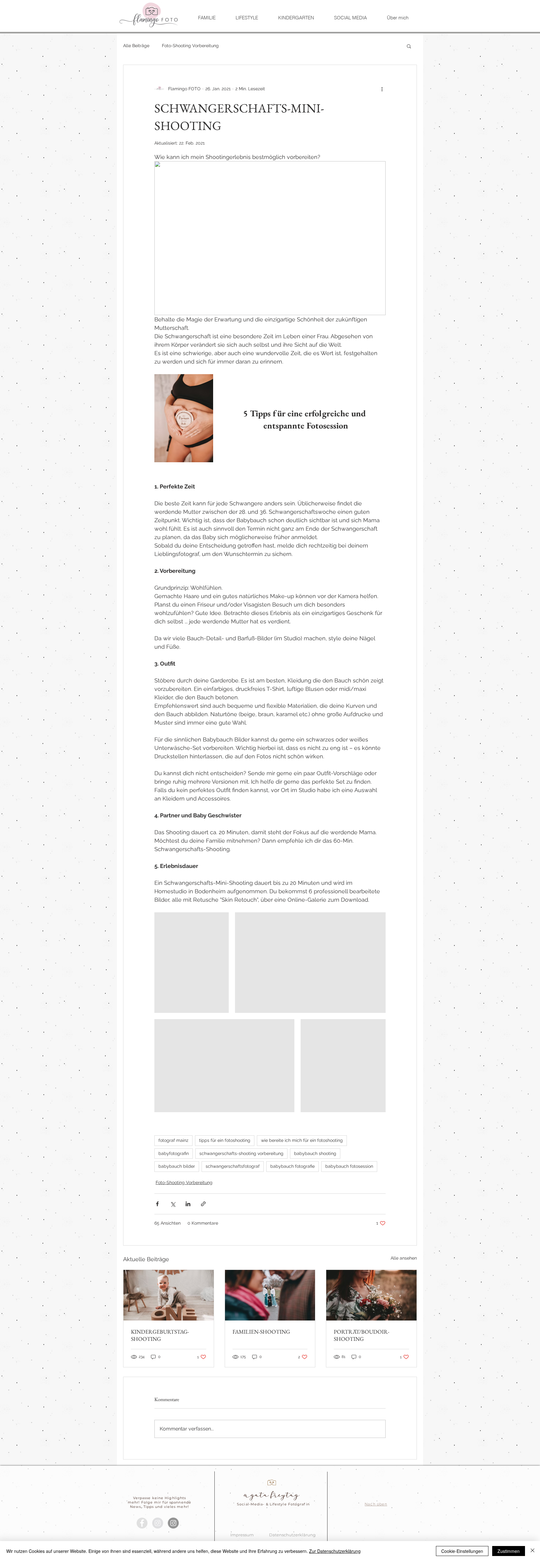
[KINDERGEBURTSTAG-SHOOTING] (168, 1295)
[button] (409, 45)
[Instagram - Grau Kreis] (173, 1523)
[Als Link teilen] (203, 1204)
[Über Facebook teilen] (157, 1204)
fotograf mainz (173, 1140)
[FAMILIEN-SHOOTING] (270, 1295)
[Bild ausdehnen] (191, 962)
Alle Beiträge (136, 45)
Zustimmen (509, 1551)
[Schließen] (532, 1551)
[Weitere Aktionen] (382, 88)
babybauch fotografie (292, 1166)
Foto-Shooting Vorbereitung (190, 45)
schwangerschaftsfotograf (233, 1166)
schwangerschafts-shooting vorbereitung (241, 1153)
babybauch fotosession (349, 1166)
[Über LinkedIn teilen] (188, 1204)
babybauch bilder (176, 1166)
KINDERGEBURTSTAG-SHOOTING (160, 1335)
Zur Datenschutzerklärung (335, 1551)
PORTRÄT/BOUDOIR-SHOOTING (361, 1335)
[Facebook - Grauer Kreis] (142, 1523)
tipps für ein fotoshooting (224, 1140)
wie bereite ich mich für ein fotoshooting (302, 1140)
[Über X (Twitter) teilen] (173, 1204)
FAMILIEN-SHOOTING (261, 1331)
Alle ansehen (404, 1258)
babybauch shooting (315, 1153)
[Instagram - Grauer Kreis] (157, 1523)
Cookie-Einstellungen (462, 1551)
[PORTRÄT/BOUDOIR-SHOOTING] (371, 1295)
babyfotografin (173, 1153)
